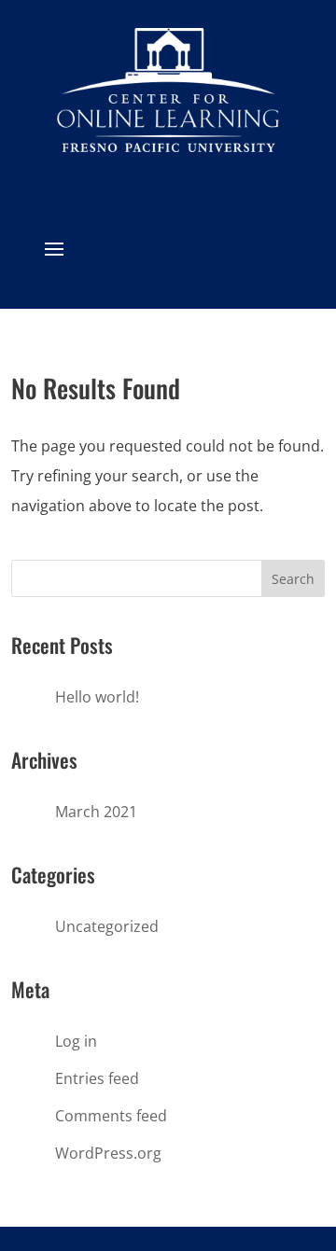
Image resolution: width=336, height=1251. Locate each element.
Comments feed (111, 1115)
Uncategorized (107, 926)
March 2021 (96, 811)
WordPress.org (108, 1153)
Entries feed (97, 1078)
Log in (76, 1041)
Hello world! (97, 697)
